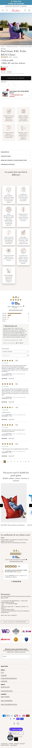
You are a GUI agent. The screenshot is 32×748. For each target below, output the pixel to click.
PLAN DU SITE (5, 687)
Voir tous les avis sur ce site (16, 310)
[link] (25, 10)
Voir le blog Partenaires (14, 622)
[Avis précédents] (1, 461)
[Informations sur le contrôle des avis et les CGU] (23, 306)
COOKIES (4, 675)
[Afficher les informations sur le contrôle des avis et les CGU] (26, 559)
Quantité (3, 81)
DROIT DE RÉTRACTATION (9, 704)
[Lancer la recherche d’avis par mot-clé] (28, 355)
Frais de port (8, 73)
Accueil (2, 46)
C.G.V (2, 672)
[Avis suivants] (28, 462)
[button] (3, 10)
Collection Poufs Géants (12, 46)
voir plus (19, 571)
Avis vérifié (5, 386)
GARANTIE (4, 681)
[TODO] (21, 340)
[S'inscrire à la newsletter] (28, 656)
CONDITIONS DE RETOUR (9, 678)
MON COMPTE (5, 697)
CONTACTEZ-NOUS (7, 691)
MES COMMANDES (6, 700)
